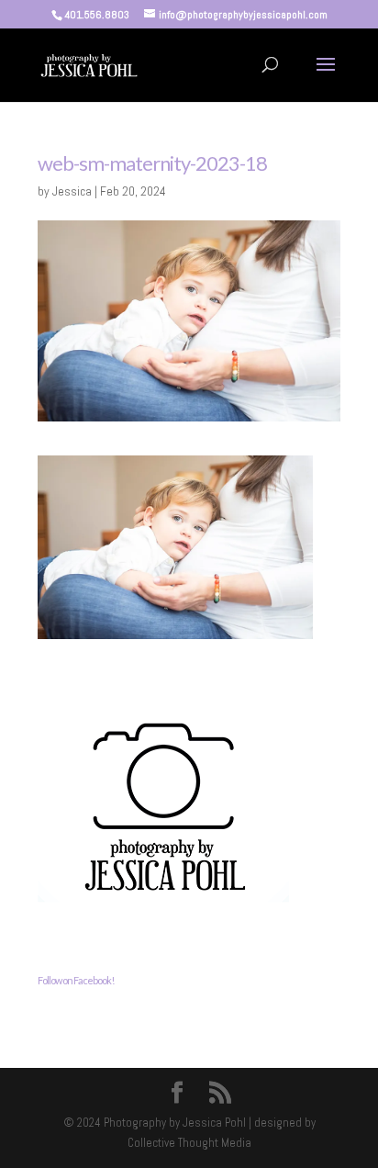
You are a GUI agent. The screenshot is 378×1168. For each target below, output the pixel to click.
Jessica (72, 191)
